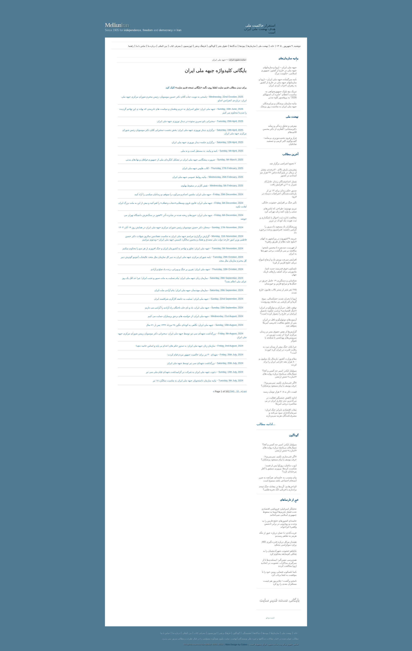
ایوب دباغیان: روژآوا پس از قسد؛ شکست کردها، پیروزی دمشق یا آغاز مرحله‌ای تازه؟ (279, 468)
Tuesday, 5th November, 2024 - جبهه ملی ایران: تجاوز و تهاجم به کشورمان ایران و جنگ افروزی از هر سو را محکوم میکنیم (183, 248)
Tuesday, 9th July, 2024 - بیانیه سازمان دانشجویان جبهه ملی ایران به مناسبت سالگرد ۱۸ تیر (198, 380)
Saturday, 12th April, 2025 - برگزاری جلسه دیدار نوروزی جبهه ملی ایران (207, 142)
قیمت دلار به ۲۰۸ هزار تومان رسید (280, 391)
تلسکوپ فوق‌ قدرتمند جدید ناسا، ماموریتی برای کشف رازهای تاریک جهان (280, 271)
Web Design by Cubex (236, 644)
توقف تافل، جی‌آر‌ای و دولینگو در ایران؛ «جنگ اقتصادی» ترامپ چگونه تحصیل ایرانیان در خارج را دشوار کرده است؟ (278, 310)
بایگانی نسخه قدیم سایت (279, 600)
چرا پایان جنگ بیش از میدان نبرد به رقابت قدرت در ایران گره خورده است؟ (280, 349)
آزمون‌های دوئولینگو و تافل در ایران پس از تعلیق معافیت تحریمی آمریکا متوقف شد (280, 322)
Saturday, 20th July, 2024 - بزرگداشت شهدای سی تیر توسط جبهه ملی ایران (205, 363)
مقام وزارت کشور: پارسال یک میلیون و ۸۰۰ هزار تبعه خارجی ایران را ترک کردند (278, 361)
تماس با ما (140, 46)
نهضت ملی (263, 46)
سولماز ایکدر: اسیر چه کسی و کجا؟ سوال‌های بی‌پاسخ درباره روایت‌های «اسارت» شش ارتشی (279, 373)
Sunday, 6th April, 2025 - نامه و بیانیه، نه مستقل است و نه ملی (212, 151)
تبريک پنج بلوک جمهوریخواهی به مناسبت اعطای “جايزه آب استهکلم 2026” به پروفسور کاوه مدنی (280, 94)
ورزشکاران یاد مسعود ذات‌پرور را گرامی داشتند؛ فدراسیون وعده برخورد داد (278, 229)
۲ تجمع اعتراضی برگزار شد (283, 163)
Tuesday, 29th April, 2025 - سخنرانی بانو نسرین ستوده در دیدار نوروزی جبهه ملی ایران (200, 121)
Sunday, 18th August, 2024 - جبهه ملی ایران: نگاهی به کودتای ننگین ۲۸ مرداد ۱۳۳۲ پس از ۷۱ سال (194, 325)
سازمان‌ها (251, 46)
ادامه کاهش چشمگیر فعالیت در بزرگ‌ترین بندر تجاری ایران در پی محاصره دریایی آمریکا (281, 400)
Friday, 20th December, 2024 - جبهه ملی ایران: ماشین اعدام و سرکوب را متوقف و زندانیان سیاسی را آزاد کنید (189, 194)
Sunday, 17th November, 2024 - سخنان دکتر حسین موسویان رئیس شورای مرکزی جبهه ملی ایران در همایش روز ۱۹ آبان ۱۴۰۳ (180, 227)
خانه (272, 46)
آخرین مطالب (290, 154)
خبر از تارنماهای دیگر (289, 499)
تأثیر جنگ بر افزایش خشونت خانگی (279, 202)
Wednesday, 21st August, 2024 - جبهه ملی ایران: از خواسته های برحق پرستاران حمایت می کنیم (195, 316)
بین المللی (162, 46)
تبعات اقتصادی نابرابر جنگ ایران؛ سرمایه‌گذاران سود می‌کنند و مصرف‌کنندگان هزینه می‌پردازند (281, 412)
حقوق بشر (222, 46)
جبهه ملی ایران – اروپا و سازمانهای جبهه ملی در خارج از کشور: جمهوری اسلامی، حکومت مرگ (279, 70)
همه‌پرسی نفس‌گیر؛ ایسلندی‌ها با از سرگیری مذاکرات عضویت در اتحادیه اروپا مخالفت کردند (279, 563)
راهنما (131, 46)
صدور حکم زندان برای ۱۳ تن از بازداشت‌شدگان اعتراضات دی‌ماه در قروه (279, 193)
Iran (292, 18)
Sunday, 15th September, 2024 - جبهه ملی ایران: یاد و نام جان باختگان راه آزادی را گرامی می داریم (194, 307)
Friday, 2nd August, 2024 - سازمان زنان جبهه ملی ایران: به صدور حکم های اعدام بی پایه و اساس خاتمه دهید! (189, 345)
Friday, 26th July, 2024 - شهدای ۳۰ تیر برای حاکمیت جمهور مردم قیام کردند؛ (205, 354)
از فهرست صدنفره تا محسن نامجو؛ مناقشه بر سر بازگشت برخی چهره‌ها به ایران (279, 250)
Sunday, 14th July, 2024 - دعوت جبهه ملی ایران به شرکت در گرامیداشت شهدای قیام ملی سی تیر (194, 372)
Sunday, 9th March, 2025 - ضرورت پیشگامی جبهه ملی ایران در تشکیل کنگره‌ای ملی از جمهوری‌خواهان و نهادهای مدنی (184, 159)
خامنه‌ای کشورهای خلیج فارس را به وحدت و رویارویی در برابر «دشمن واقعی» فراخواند (279, 524)
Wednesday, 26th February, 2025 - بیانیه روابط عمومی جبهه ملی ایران (207, 177)
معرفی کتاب (175, 46)
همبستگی (246, 633)
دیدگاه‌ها (233, 46)
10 (237, 391)
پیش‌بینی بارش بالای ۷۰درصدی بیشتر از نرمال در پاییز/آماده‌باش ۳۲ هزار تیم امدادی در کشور (278, 172)
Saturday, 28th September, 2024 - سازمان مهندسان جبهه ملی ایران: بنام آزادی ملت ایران (198, 290)
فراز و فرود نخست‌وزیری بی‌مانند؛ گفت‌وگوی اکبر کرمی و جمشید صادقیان (280, 141)
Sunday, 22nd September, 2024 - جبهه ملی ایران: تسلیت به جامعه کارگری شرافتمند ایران (198, 299)
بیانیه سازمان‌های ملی (288, 58)
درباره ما (152, 46)
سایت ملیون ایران (237, 60)
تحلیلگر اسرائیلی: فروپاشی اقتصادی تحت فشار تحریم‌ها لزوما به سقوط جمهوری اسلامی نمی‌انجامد (279, 512)
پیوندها (242, 46)
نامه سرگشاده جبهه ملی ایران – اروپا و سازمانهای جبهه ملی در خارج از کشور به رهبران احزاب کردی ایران (278, 82)
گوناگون (211, 46)
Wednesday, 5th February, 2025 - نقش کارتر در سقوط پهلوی (212, 185)
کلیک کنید (170, 87)
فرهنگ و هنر (200, 46)
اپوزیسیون (187, 46)
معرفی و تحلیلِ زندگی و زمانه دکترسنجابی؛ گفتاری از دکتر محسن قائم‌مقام (280, 129)
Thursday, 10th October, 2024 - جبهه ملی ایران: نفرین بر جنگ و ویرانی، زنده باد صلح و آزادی (197, 269)
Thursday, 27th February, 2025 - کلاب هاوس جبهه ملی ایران (212, 168)
